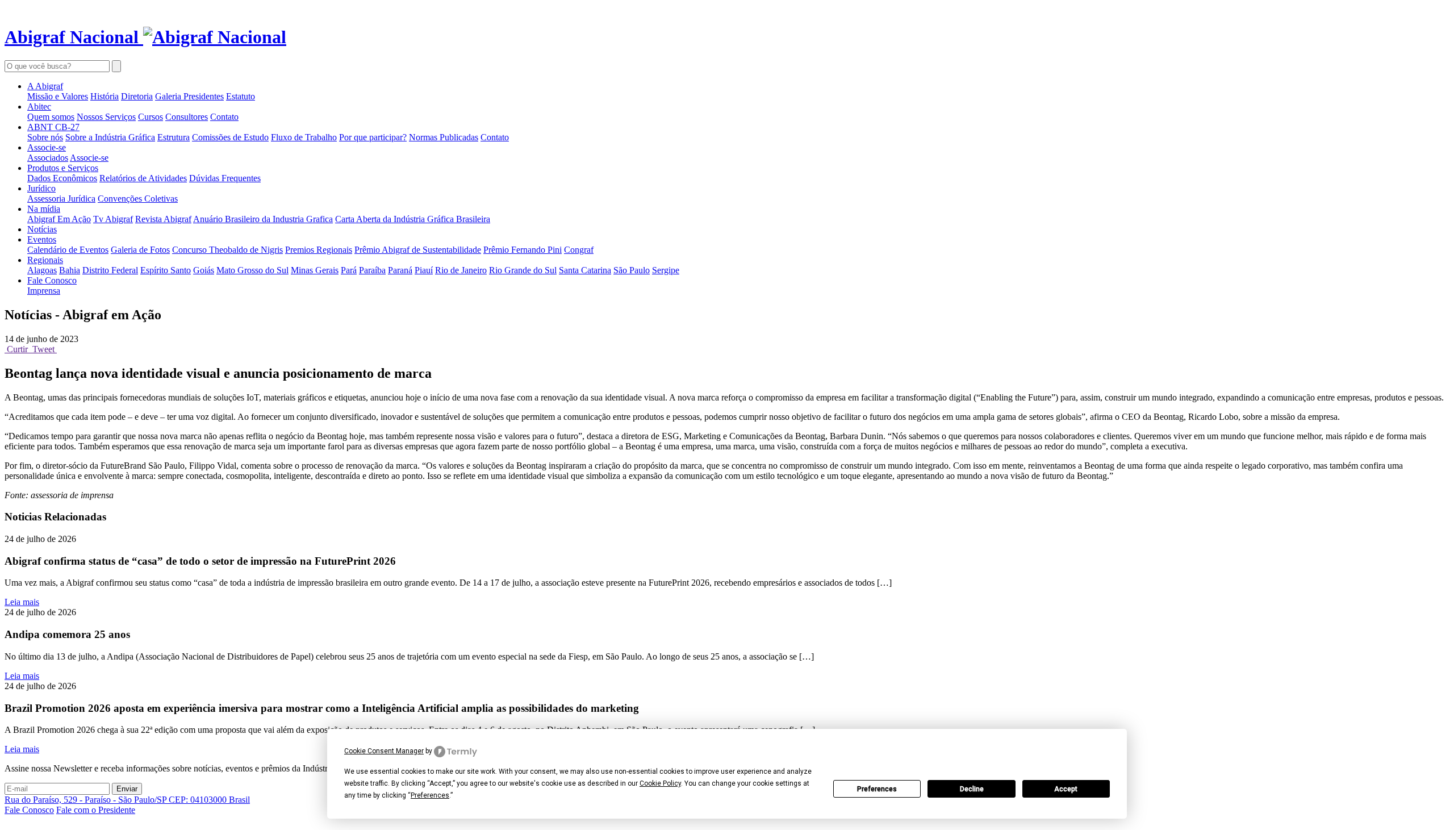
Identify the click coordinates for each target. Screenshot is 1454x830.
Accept (1065, 789)
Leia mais (22, 602)
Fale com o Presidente (95, 810)
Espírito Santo (165, 270)
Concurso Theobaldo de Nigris (227, 250)
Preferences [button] (430, 795)
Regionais (45, 260)
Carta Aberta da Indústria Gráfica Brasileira (412, 219)
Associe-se (46, 147)
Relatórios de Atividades (143, 178)
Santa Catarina (585, 270)
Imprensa (43, 290)
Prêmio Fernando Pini (522, 250)
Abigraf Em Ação (59, 219)
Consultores (186, 117)
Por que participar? (373, 137)
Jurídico (41, 188)
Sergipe (665, 270)
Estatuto (240, 96)
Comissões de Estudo (230, 137)
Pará (349, 270)
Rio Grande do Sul (523, 270)
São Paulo (631, 270)
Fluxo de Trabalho (304, 137)
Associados (47, 157)
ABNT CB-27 (53, 127)
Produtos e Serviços (62, 168)
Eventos (41, 239)
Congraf (579, 250)
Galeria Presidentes (189, 96)
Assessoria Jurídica (61, 198)
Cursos (150, 117)
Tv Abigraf (113, 219)
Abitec (39, 106)
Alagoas (42, 270)
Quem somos (50, 117)
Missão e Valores (57, 96)
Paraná (400, 270)
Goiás (203, 270)
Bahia (69, 270)
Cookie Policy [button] (660, 783)
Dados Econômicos (62, 178)
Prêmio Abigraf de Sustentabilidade (417, 250)
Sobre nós (45, 137)
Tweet (43, 349)
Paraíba (372, 270)
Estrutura (173, 137)
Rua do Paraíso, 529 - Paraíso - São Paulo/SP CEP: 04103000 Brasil (127, 799)
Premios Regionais (318, 250)
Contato (224, 117)
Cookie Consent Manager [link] (384, 751)
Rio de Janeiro (461, 270)
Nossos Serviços (106, 117)
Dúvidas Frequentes (225, 178)
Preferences (877, 789)
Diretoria (137, 96)
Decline (972, 789)
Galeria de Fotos (140, 250)
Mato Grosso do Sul (252, 270)
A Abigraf (45, 86)
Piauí (424, 270)
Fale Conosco (52, 280)
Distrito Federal (110, 270)
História (104, 96)
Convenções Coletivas (138, 198)
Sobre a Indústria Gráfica (110, 137)
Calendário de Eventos (67, 250)
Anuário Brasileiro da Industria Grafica (263, 219)
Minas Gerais (315, 270)
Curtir (17, 349)
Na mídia (43, 209)
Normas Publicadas (443, 137)
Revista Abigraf (163, 219)
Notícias (42, 229)
